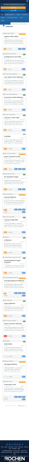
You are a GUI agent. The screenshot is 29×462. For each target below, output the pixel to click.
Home (2, 14)
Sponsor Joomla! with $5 (6, 452)
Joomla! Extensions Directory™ (14, 4)
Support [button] (3, 17)
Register (3, 20)
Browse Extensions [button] (9, 14)
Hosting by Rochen (14, 461)
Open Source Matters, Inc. (13, 456)
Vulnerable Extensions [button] (12, 17)
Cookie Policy (24, 450)
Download (13, 8)
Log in (21, 17)
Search (18, 14)
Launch (12, 10)
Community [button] (24, 14)
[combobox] (19, 23)
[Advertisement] (14, 424)
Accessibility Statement (7, 450)
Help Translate (16, 452)
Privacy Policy (17, 450)
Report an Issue (24, 452)
